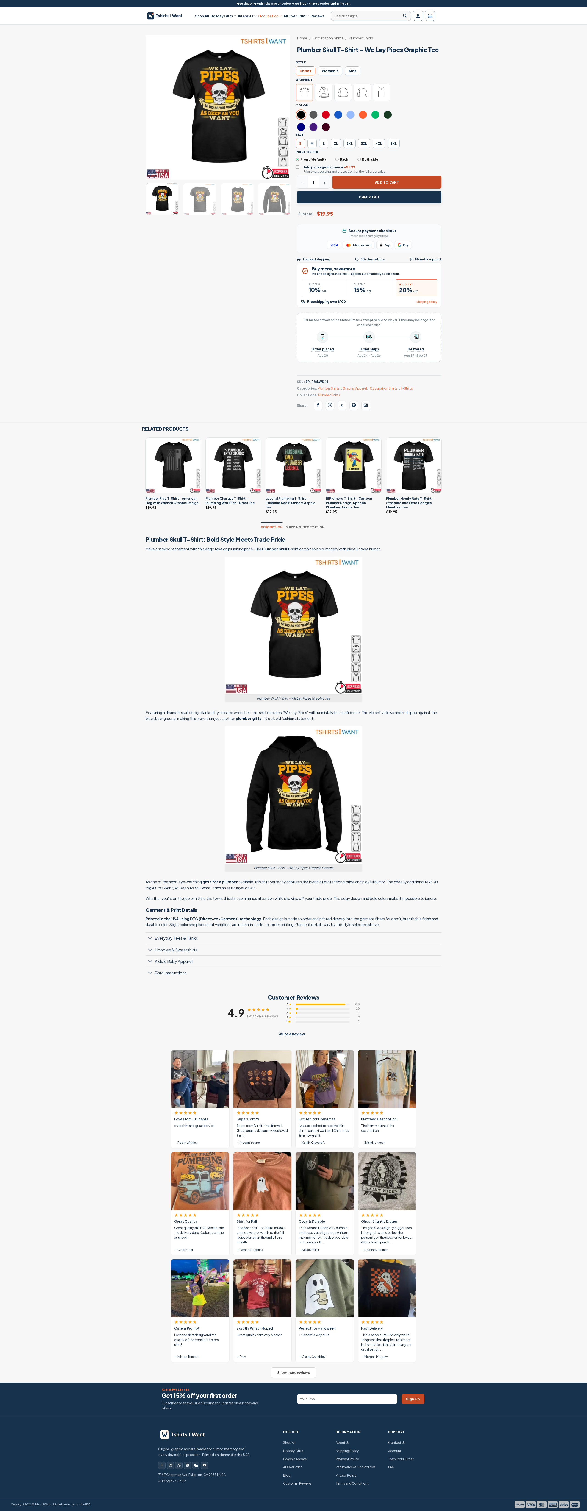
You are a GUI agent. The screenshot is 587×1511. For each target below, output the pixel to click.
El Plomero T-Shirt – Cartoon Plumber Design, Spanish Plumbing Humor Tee (349, 502)
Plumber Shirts (361, 38)
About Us (342, 1442)
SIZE (299, 134)
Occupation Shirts (328, 38)
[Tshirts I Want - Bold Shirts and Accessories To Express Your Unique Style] (167, 15)
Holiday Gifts (222, 16)
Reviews (317, 16)
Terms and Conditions (352, 1483)
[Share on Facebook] (318, 406)
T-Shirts (406, 388)
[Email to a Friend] (366, 406)
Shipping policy (426, 302)
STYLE (301, 62)
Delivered (416, 349)
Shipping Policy (347, 1451)
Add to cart (387, 182)
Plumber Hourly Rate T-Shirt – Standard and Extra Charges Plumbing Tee (410, 502)
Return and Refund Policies (356, 1467)
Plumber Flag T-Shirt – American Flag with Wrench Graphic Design (172, 500)
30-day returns (372, 259)
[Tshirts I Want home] (185, 1434)
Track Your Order (401, 1459)
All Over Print (295, 16)
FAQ (391, 1467)
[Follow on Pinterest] (187, 1465)
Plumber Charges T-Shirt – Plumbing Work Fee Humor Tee (230, 500)
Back (344, 159)
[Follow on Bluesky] (195, 1465)
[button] (418, 16)
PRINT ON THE (307, 152)
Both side (370, 159)
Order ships (369, 349)
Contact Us (396, 1442)
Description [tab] (272, 527)
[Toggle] (150, 939)
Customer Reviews (297, 1483)
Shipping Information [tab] (305, 527)
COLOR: (303, 105)
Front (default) (313, 159)
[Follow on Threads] (179, 1465)
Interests (245, 16)
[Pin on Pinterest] (354, 406)
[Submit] (405, 16)
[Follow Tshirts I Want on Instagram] (330, 406)
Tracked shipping (316, 259)
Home (302, 38)
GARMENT (304, 79)
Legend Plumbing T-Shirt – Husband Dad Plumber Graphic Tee (290, 502)
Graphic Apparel (355, 388)
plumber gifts (248, 718)
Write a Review (291, 1034)
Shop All (202, 16)
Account (394, 1451)
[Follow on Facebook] (162, 1465)
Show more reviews (293, 1372)
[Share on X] (342, 406)
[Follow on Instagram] (170, 1465)
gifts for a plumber (220, 881)
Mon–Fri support (428, 259)
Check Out (369, 197)
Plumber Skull (274, 548)
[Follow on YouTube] (204, 1465)
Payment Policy (347, 1459)
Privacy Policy (346, 1475)
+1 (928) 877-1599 (172, 1481)
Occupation (268, 16)
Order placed (322, 349)
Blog (287, 1475)
